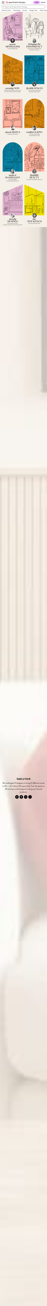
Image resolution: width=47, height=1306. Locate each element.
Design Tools (33, 10)
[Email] (25, 797)
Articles (25, 10)
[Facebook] (17, 797)
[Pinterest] (21, 797)
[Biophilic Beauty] (34, 161)
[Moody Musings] (13, 205)
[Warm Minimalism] (13, 30)
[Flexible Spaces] (34, 73)
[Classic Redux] (13, 117)
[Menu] (3, 2)
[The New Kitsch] (34, 205)
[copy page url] (30, 797)
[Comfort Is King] (34, 117)
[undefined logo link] (15, 2)
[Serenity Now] (13, 73)
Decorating (16, 10)
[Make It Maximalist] (13, 161)
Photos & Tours (6, 10)
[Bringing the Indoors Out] (34, 30)
